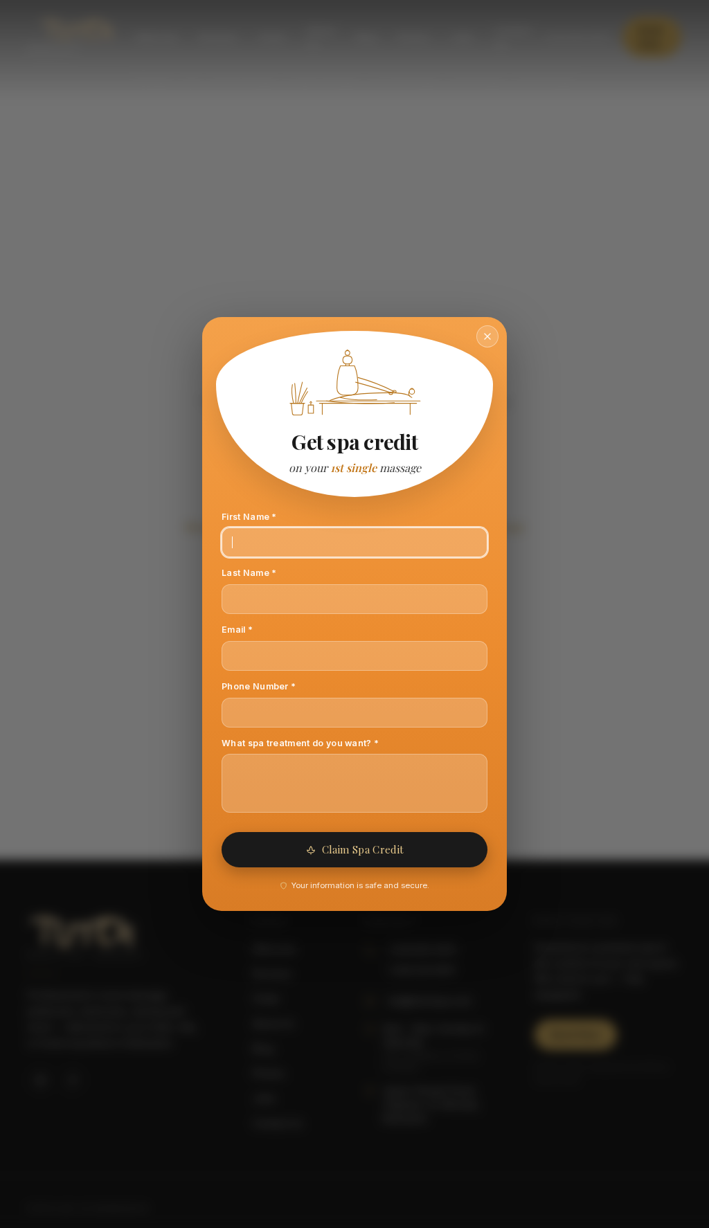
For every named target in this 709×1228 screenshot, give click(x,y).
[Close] (487, 336)
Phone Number (278, 686)
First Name (268, 516)
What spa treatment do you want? (319, 742)
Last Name (268, 572)
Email (256, 629)
